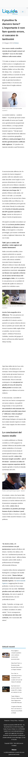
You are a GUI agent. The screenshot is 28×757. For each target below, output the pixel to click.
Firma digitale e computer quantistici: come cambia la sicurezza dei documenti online (16, 655)
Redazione (7, 720)
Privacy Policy (14, 720)
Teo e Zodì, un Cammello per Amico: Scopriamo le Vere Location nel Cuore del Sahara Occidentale (16, 678)
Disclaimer (21, 720)
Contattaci (14, 745)
